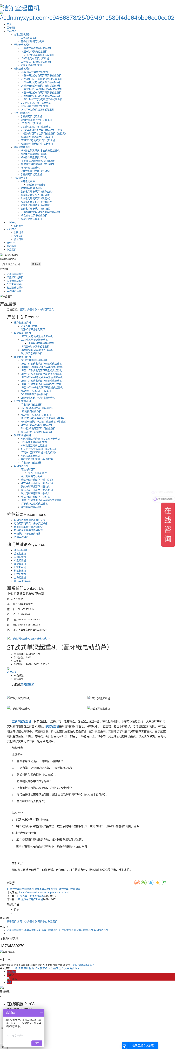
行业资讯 (18, 235)
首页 (9, 24)
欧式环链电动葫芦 (36, 184)
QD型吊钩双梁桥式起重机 (34, 72)
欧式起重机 (20, 553)
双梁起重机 (20, 563)
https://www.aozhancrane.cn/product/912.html (44, 892)
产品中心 (11, 31)
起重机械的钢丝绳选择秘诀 (28, 526)
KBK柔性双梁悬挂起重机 (34, 157)
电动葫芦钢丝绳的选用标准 (28, 530)
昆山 (31, 968)
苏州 (26, 968)
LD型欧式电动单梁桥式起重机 (36, 48)
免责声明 (74, 968)
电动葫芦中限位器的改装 (27, 533)
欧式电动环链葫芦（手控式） (36, 205)
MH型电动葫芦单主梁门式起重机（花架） (43, 130)
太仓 (50, 968)
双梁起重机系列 (22, 68)
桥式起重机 (20, 570)
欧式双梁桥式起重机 (31, 218)
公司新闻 (18, 232)
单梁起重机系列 (22, 44)
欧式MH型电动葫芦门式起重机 (37, 136)
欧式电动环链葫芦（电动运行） (37, 194)
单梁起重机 (20, 560)
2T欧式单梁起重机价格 (19, 889)
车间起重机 (20, 557)
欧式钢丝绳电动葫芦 (31, 188)
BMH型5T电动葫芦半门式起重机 (38, 140)
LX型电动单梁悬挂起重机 (34, 51)
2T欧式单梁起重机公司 (68, 889)
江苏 (20, 968)
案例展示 (18, 225)
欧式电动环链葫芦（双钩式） (36, 208)
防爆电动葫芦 (21, 537)
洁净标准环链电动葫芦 (32, 41)
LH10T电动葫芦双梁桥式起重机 (37, 109)
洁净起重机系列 (22, 34)
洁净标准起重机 (29, 37)
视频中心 (11, 242)
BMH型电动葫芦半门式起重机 (36, 119)
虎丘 (61, 968)
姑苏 (55, 968)
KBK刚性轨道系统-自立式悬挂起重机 (40, 150)
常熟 (44, 968)
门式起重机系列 (22, 113)
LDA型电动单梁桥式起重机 (35, 58)
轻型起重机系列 (22, 147)
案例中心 (11, 222)
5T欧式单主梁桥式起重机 (34, 215)
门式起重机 (20, 574)
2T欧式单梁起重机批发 (44, 889)
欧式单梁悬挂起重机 (31, 65)
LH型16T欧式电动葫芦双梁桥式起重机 (41, 75)
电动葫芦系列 (21, 177)
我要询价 (12, 672)
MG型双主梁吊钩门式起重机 (36, 102)
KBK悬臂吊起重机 (30, 167)
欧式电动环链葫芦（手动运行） (37, 201)
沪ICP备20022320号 (84, 964)
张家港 (38, 968)
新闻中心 (11, 229)
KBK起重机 (20, 567)
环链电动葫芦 (28, 181)
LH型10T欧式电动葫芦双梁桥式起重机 (41, 82)
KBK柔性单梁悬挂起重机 (34, 154)
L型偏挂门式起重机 (31, 123)
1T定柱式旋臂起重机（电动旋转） (39, 160)
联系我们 (11, 249)
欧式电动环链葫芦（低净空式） (37, 191)
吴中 (66, 968)
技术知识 (18, 239)
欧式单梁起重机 (22, 580)
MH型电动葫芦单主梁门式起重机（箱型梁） (44, 133)
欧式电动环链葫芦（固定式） (36, 198)
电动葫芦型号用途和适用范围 (29, 520)
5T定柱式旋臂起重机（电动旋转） (39, 164)
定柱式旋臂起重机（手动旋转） (37, 171)
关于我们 (11, 27)
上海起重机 (20, 577)
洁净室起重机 (21, 550)
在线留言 (11, 246)
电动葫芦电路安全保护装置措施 (31, 523)
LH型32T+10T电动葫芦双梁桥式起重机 (41, 78)
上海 (15, 968)
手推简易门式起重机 (31, 116)
